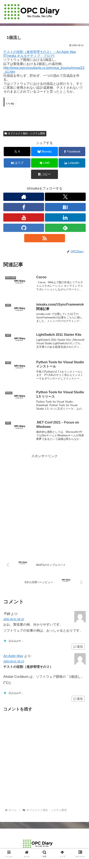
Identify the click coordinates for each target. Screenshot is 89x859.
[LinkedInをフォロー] (65, 217)
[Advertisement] (44, 503)
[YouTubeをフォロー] (23, 217)
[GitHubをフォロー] (23, 228)
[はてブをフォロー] (65, 207)
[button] (44, 174)
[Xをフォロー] (65, 197)
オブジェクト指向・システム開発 (26, 133)
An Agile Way (13, 656)
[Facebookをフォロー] (23, 207)
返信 (80, 646)
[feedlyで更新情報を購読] (65, 228)
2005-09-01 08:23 (13, 661)
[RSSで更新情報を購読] (44, 238)
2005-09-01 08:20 (13, 619)
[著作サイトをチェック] (23, 197)
